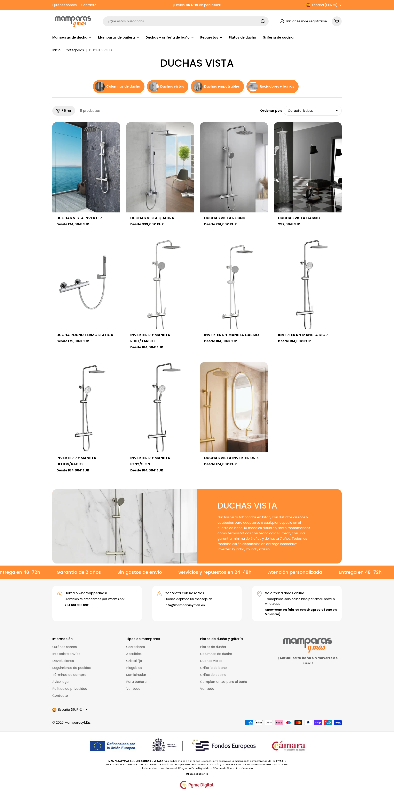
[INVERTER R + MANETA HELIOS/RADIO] (86, 407)
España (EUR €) (325, 5)
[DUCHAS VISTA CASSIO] (308, 167)
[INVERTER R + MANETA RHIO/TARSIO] (160, 284)
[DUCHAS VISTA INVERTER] (86, 167)
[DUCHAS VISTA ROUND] (234, 167)
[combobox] (186, 21)
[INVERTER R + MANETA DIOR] (308, 284)
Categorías (75, 50)
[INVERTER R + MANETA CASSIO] (234, 284)
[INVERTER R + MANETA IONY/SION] (160, 407)
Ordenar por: (271, 110)
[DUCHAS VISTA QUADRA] (160, 167)
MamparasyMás (77, 722)
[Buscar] (262, 21)
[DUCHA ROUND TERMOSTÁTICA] (86, 284)
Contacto (88, 5)
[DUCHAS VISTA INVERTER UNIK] (234, 407)
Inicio (56, 50)
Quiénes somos (64, 5)
